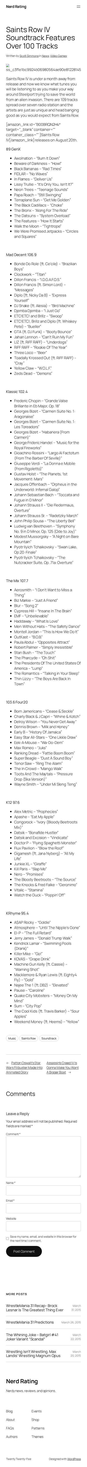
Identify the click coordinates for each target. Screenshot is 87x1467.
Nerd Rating (16, 6)
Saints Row (28, 1038)
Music (12, 1038)
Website (11, 1218)
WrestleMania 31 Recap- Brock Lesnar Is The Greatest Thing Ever (35, 1308)
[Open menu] (78, 6)
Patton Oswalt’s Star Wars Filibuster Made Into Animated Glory (24, 1067)
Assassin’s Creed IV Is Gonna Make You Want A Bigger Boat (63, 1067)
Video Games (58, 56)
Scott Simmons (29, 56)
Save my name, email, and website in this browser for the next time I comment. (43, 1238)
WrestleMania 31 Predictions (30, 1322)
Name (10, 1183)
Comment (13, 1134)
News (45, 56)
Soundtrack (48, 1038)
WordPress (74, 1459)
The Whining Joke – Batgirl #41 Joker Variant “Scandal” (32, 1337)
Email (10, 1200)
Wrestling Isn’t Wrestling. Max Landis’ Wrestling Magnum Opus (33, 1353)
